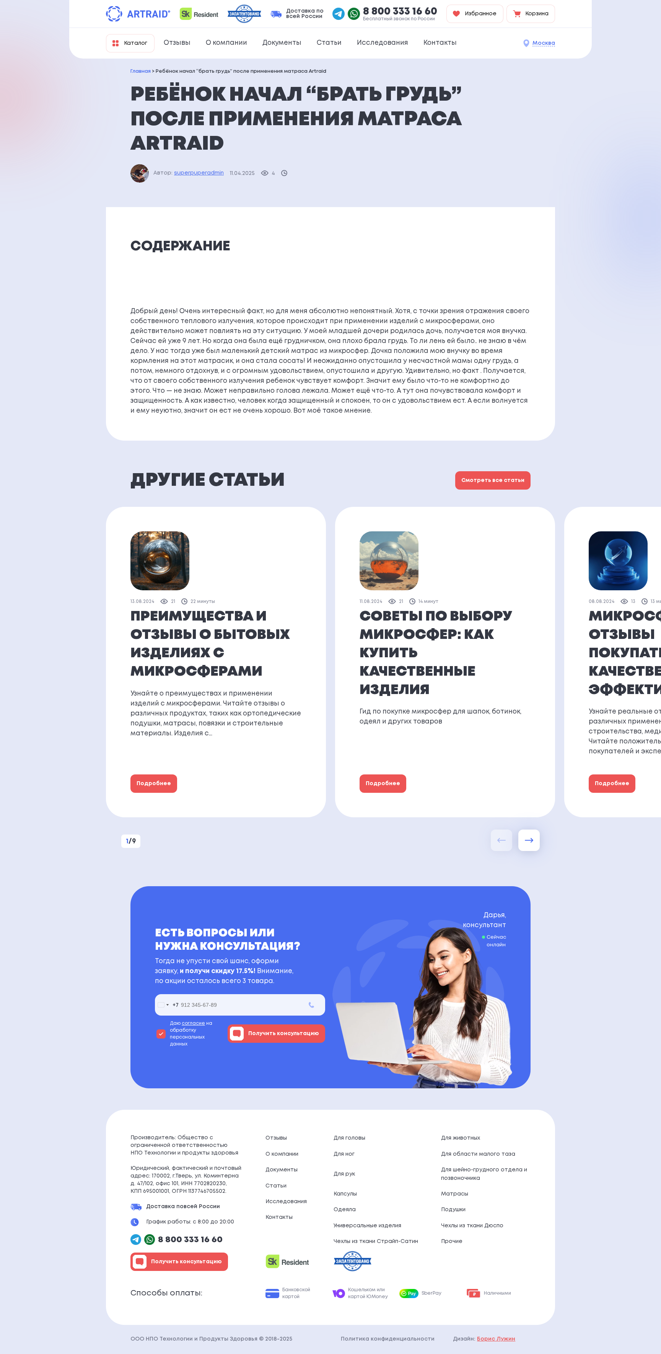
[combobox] (167, 1005)
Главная (140, 71)
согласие (193, 1023)
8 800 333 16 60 (400, 11)
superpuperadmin (199, 173)
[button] (529, 840)
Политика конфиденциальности (388, 1339)
